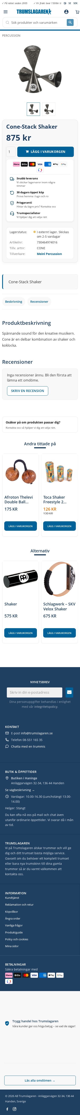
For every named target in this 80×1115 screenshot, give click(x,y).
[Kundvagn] (76, 11)
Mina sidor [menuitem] (12, 946)
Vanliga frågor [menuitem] (14, 925)
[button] (5, 12)
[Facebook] (7, 1109)
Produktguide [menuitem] (14, 932)
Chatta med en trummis (28, 746)
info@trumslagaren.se (37, 733)
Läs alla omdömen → (40, 1080)
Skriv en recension (27, 391)
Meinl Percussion (49, 254)
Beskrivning (13, 302)
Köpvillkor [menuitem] (11, 912)
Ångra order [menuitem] (12, 918)
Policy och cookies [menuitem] (16, 939)
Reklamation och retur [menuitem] (19, 904)
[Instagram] (14, 1109)
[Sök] (70, 22)
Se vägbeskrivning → (20, 790)
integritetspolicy (45, 707)
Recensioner (39, 302)
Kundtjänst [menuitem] (12, 898)
